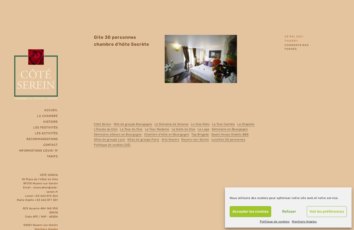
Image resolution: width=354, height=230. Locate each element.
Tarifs (52, 156)
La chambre (47, 116)
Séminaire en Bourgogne (230, 129)
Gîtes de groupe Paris (143, 139)
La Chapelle (246, 124)
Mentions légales (304, 221)
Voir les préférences (326, 211)
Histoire (50, 121)
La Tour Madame (157, 129)
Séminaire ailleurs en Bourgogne (118, 134)
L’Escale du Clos (106, 129)
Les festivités (45, 127)
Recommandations (42, 139)
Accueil (51, 110)
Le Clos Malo (200, 124)
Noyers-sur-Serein (195, 139)
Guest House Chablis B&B (230, 134)
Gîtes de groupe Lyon (109, 139)
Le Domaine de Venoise (172, 124)
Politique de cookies (274, 221)
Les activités (46, 133)
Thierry (291, 40)
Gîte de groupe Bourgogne (133, 124)
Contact (50, 145)
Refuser (289, 211)
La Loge (204, 129)
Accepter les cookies (250, 211)
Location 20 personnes (228, 139)
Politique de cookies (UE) (112, 145)
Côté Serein (102, 124)
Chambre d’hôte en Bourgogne (166, 134)
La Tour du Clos (131, 129)
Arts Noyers (170, 139)
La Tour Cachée (223, 124)
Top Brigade (200, 134)
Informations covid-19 (38, 150)
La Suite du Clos (183, 129)
